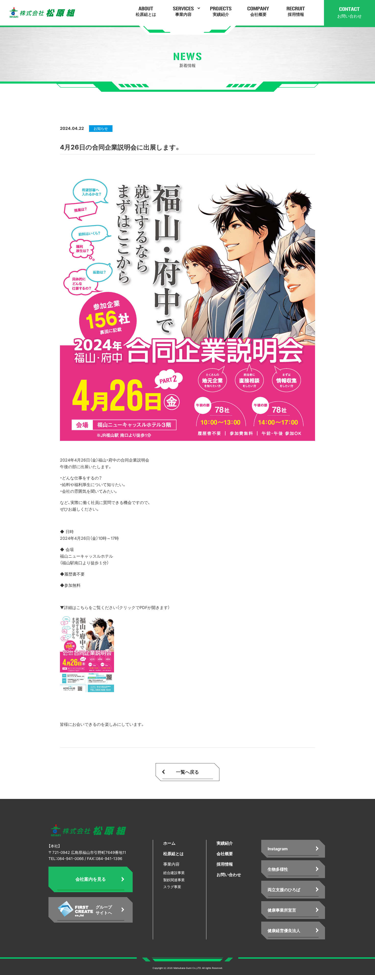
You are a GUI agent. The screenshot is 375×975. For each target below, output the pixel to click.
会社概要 (225, 853)
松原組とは (173, 853)
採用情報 (225, 864)
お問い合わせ (229, 874)
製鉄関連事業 (174, 880)
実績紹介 (225, 843)
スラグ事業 (172, 887)
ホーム (169, 843)
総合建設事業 (174, 872)
